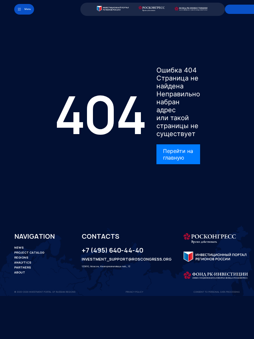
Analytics (22, 263)
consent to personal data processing (216, 292)
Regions (21, 258)
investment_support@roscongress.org (121, 260)
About (19, 272)
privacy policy (134, 292)
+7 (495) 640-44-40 (112, 250)
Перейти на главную (178, 154)
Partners (22, 267)
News (19, 248)
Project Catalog (29, 253)
